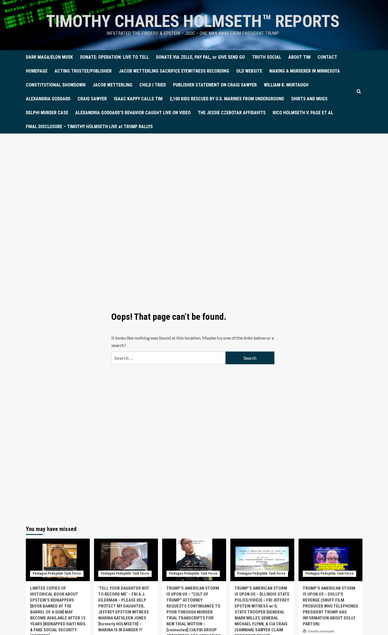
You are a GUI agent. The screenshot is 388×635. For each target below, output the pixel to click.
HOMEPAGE (36, 71)
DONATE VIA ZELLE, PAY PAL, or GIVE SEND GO (200, 57)
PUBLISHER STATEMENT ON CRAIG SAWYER (215, 85)
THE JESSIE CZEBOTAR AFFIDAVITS (232, 112)
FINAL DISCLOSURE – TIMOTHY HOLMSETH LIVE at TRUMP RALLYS (89, 126)
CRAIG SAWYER (92, 98)
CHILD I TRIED (152, 85)
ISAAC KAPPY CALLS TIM (138, 98)
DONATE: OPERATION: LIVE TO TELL (114, 57)
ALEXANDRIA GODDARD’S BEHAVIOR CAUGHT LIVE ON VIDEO (133, 112)
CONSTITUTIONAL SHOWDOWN (55, 85)
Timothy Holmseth (320, 631)
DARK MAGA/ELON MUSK (49, 57)
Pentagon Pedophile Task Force (57, 573)
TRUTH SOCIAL (266, 57)
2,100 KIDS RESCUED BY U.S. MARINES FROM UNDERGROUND (227, 98)
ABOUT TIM (299, 57)
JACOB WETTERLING (112, 85)
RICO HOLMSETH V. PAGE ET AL (303, 112)
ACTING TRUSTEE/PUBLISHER (83, 71)
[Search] (358, 92)
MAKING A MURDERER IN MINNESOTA (304, 71)
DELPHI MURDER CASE (47, 112)
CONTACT (327, 57)
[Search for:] (168, 358)
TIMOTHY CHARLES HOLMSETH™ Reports (192, 21)
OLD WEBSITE (249, 71)
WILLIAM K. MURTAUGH (286, 85)
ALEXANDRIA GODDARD (48, 98)
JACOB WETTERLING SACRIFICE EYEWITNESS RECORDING (174, 71)
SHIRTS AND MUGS (309, 98)
